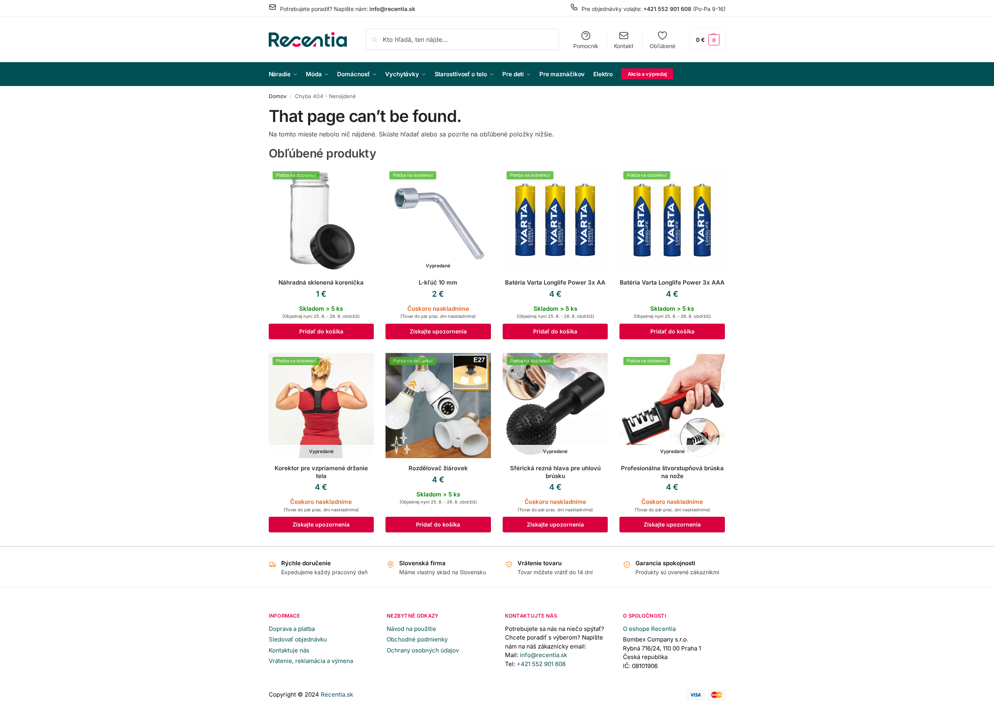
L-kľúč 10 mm (438, 282)
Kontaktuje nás (289, 650)
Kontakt (624, 46)
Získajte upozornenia (438, 331)
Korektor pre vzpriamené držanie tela (321, 472)
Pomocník (585, 46)
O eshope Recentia (649, 628)
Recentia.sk (337, 694)
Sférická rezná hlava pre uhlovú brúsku (555, 472)
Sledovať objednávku (298, 639)
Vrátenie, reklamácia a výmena (311, 661)
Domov (278, 96)
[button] (708, 39)
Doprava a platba (292, 628)
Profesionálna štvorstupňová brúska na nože (672, 472)
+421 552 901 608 (542, 664)
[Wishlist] (362, 179)
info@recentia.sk (543, 655)
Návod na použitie (411, 628)
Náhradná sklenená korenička (321, 282)
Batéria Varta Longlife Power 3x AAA (672, 282)
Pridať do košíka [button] (321, 331)
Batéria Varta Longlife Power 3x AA (555, 282)
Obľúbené (662, 46)
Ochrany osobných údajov (423, 650)
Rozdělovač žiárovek (438, 468)
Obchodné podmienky (417, 639)
